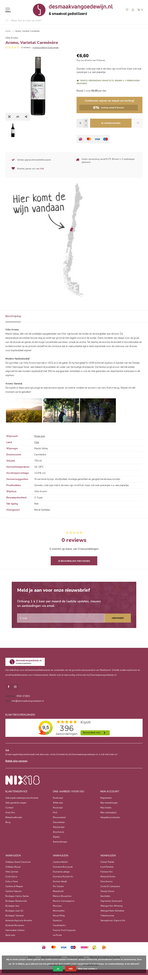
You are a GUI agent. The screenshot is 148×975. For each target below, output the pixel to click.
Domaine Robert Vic (63, 876)
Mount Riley (59, 915)
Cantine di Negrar (14, 886)
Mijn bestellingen (109, 802)
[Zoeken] (8, 20)
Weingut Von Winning (111, 905)
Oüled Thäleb (107, 862)
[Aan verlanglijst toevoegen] (137, 123)
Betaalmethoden (13, 817)
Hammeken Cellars (15, 930)
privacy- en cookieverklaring (110, 964)
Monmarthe (58, 910)
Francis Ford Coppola (64, 930)
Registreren (106, 797)
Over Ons (10, 812)
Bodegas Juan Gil (14, 910)
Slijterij (56, 836)
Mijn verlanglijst (108, 812)
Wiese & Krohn (107, 876)
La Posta (57, 935)
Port (55, 812)
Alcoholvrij (58, 832)
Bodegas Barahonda (16, 901)
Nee (71, 969)
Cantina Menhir (60, 862)
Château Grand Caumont (18, 862)
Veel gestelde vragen (15, 802)
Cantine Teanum (13, 891)
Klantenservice (16, 791)
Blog (7, 822)
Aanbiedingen (60, 841)
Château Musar (13, 866)
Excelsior (57, 920)
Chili (36, 442)
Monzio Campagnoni (63, 901)
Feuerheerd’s (59, 925)
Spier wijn (10, 935)
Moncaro (57, 905)
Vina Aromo (106, 881)
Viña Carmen (11, 871)
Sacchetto (105, 896)
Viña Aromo (11, 38)
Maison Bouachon (62, 896)
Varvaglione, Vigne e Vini (112, 920)
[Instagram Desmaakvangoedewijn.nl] (15, 687)
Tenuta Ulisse (107, 891)
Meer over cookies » (87, 969)
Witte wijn (58, 802)
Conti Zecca (11, 876)
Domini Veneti (60, 881)
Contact (9, 807)
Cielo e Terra (11, 881)
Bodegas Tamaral (14, 915)
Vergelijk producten (110, 817)
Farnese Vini (106, 871)
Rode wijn (39, 436)
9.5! (42, 168)
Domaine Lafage (61, 871)
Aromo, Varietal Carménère (27, 31)
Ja (58, 969)
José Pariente (106, 866)
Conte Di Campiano (110, 886)
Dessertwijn (59, 822)
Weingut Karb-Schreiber (112, 910)
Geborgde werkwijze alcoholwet (21, 797)
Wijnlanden (59, 827)
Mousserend (59, 817)
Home (7, 31)
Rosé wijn (58, 807)
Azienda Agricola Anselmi (18, 920)
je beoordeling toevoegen (46, 47)
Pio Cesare (58, 886)
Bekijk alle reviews (16, 761)
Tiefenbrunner (107, 915)
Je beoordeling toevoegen (74, 561)
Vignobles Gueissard (111, 901)
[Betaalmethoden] (81, 139)
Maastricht (58, 891)
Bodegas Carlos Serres (17, 896)
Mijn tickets (106, 807)
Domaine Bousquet (63, 866)
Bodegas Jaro (12, 905)
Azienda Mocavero (14, 925)
